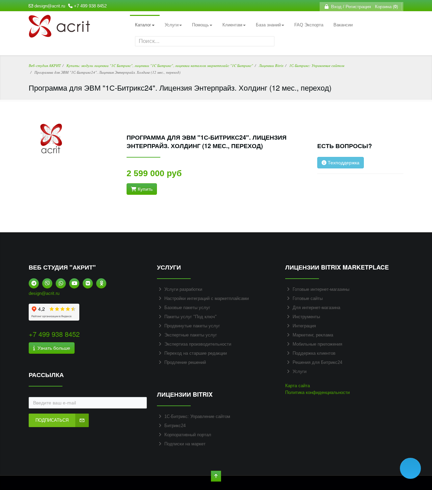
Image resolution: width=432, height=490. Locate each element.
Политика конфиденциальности (317, 392)
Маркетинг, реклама (313, 334)
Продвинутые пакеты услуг (192, 325)
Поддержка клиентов (314, 353)
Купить (144, 189)
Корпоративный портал (187, 434)
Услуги (172, 24)
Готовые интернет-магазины (321, 289)
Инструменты (306, 316)
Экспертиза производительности (197, 344)
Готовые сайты (308, 298)
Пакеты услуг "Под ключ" (190, 316)
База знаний (268, 24)
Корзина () (385, 6)
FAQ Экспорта (308, 24)
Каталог (143, 24)
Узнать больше (52, 348)
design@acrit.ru (49, 5)
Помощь (200, 24)
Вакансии (343, 24)
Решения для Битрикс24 (317, 362)
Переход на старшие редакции (195, 353)
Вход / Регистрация (349, 6)
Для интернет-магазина (316, 307)
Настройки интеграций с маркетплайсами (206, 298)
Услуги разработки (183, 289)
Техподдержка (342, 162)
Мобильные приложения (317, 344)
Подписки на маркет (185, 443)
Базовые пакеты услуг (187, 307)
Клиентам (232, 24)
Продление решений (185, 362)
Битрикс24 (175, 425)
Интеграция (304, 325)
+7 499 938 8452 (90, 5)
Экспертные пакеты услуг (190, 334)
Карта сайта (297, 385)
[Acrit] (59, 34)
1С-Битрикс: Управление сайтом (197, 416)
